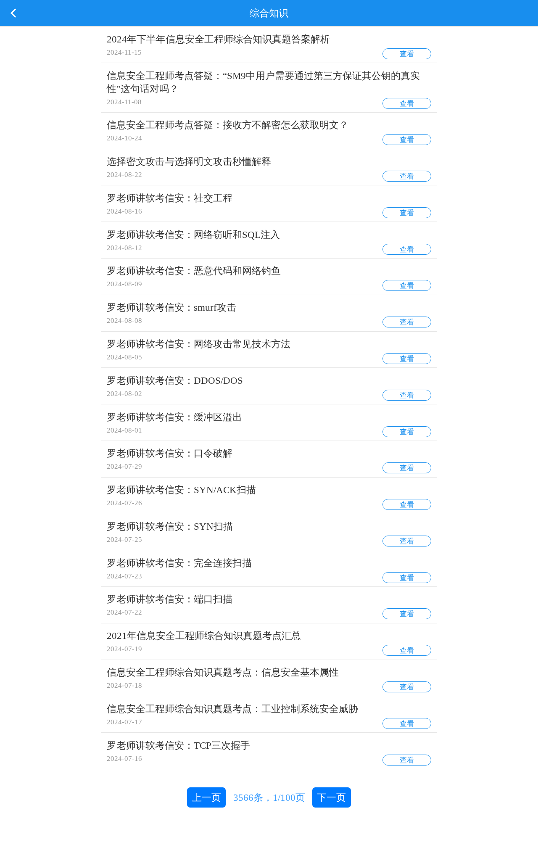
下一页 (331, 797)
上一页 (206, 797)
